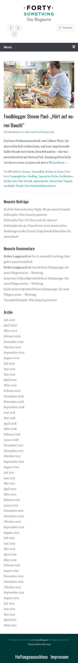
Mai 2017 (9, 483)
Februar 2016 (12, 565)
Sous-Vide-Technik (22, 181)
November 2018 (14, 402)
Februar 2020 (12, 336)
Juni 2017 (9, 478)
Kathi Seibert (12, 289)
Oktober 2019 (12, 347)
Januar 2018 (11, 440)
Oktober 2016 (12, 522)
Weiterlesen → (58, 163)
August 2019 (11, 358)
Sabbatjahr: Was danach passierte (25, 215)
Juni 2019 (9, 369)
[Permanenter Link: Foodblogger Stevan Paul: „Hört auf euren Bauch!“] (39, 84)
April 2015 (10, 620)
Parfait (7, 181)
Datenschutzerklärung (39, 644)
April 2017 (10, 489)
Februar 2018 (12, 434)
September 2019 (14, 353)
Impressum (60, 656)
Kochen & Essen (55, 171)
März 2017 (10, 494)
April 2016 (10, 554)
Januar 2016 (11, 571)
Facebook (11, 28)
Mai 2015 (9, 614)
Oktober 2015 (12, 587)
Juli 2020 (9, 320)
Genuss (26, 171)
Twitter (18, 28)
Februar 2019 (12, 391)
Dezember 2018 (13, 396)
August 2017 (11, 467)
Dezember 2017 (13, 445)
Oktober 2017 (12, 456)
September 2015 (14, 592)
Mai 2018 (9, 418)
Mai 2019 (9, 374)
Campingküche (17, 176)
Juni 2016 (9, 543)
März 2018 (10, 429)
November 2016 (14, 516)
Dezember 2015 (13, 576)
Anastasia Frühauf (15, 278)
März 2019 (10, 385)
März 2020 (10, 331)
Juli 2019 (9, 364)
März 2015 (10, 625)
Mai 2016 (9, 549)
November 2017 (13, 451)
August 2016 (11, 533)
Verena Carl (47, 132)
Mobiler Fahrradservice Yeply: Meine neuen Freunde (37, 209)
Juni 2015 (9, 609)
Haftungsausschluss (31, 656)
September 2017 (14, 462)
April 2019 (10, 380)
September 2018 (14, 407)
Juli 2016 (9, 538)
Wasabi (19, 186)
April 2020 (10, 325)
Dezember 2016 (13, 511)
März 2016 (10, 560)
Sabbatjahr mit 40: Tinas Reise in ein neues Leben (35, 226)
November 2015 (13, 582)
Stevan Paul (56, 181)
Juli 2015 (9, 603)
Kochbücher (66, 176)
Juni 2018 (9, 413)
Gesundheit (38, 171)
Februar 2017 (12, 500)
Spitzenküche (41, 181)
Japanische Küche (48, 176)
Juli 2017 (9, 473)
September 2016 (14, 527)
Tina (6, 300)
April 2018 (10, 424)
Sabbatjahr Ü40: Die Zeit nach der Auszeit (30, 220)
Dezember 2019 (13, 342)
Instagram (14, 34)
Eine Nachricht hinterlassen (40, 186)
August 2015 (11, 598)
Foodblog (32, 176)
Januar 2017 (11, 505)
